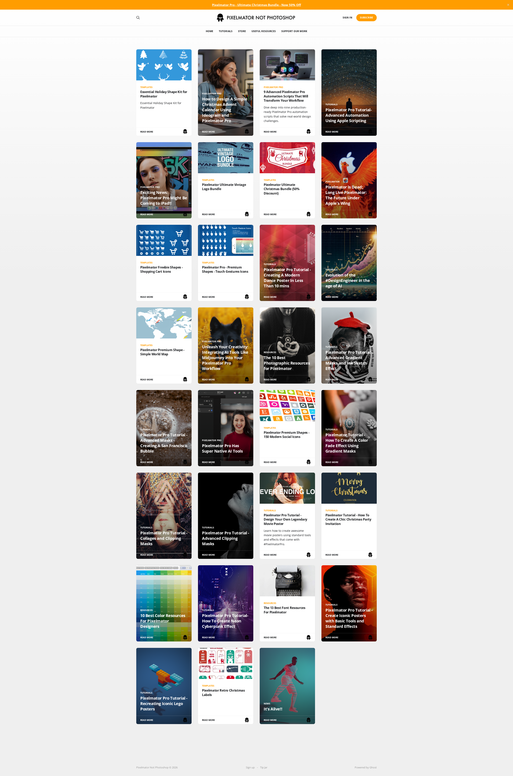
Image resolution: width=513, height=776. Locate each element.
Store (242, 31)
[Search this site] (138, 18)
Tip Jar (263, 767)
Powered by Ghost (366, 767)
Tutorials (225, 31)
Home (209, 31)
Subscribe (366, 17)
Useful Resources (263, 31)
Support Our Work (294, 31)
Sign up (250, 767)
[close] (508, 5)
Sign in (347, 17)
